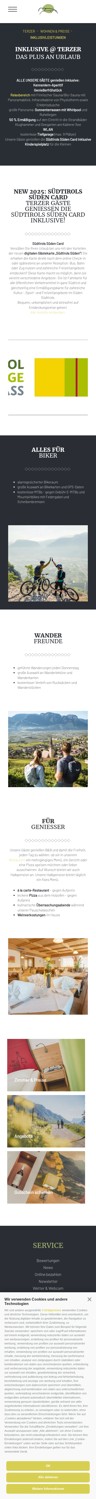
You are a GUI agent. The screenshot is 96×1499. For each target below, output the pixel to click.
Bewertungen (48, 1260)
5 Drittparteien (51, 1310)
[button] (89, 1299)
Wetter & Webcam (48, 1288)
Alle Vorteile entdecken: (48, 312)
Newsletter (48, 1281)
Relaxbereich (20, 95)
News (48, 1267)
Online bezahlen (48, 1274)
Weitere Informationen (48, 1488)
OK (48, 1466)
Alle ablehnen (48, 1477)
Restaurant (17, 860)
